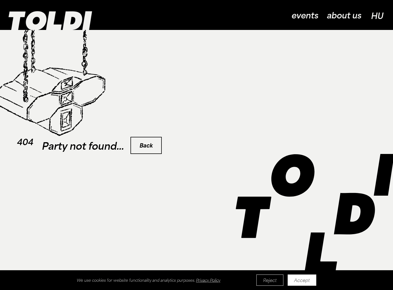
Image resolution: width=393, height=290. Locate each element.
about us (344, 15)
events (305, 15)
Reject (270, 280)
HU (377, 15)
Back (146, 145)
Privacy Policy (208, 280)
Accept (302, 280)
